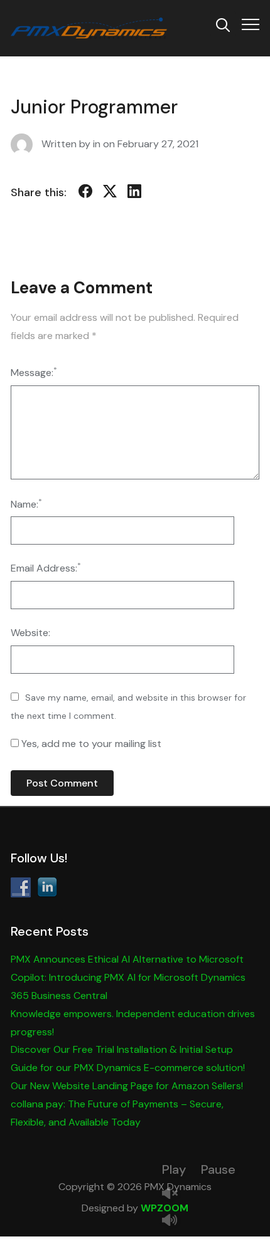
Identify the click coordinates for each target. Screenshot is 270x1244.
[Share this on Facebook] (85, 193)
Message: (34, 372)
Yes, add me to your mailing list (90, 743)
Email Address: (46, 567)
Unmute (174, 1194)
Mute (174, 1221)
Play (174, 1169)
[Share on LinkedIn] (134, 193)
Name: (26, 503)
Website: (30, 632)
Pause (218, 1169)
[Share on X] (110, 193)
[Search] (222, 23)
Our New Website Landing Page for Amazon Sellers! (127, 1085)
